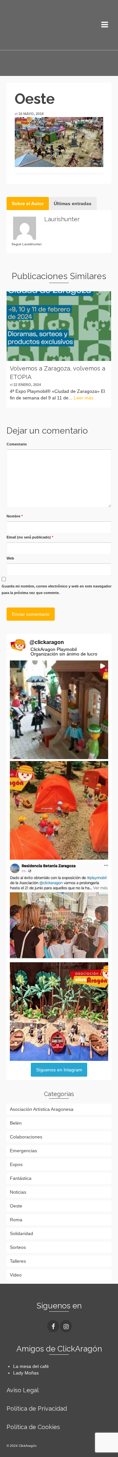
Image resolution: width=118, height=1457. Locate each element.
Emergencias (23, 1150)
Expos (16, 1164)
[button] (59, 709)
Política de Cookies (33, 1426)
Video (16, 1275)
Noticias (18, 1192)
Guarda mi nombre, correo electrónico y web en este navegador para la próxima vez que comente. (56, 589)
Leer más (83, 397)
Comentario (17, 444)
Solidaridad (21, 1233)
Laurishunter (62, 219)
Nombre (15, 516)
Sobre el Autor (28, 203)
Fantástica (20, 1178)
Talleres (18, 1261)
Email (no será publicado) (30, 537)
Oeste (16, 1205)
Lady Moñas (26, 1372)
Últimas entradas (72, 203)
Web (10, 558)
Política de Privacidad (37, 1408)
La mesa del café (31, 1366)
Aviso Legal (23, 1390)
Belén (16, 1123)
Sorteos (18, 1247)
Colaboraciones (26, 1136)
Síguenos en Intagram (59, 1069)
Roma (16, 1219)
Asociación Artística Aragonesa (41, 1109)
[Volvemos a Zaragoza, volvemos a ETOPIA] (59, 326)
